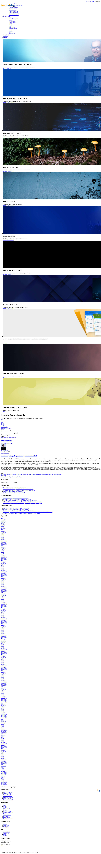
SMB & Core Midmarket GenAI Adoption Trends (14, 492)
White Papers (6, 825)
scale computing (40, 474)
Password (16, 433)
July (2, 527)
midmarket (9, 474)
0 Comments (3, 475)
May (3, 524)
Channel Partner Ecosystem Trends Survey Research (14, 487)
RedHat (50, 474)
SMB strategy (4, 474)
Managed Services (7, 811)
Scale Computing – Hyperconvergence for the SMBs (19, 456)
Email (2, 845)
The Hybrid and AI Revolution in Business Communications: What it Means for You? (21, 513)
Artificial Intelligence (7, 812)
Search (15, 482)
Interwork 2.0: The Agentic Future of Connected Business (15, 498)
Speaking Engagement (8, 798)
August (3, 528)
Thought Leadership (7, 796)
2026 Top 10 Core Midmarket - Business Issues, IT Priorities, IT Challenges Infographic (22, 501)
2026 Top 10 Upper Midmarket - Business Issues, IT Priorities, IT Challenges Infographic (22, 503)
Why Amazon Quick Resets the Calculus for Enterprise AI (16, 508)
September (4, 540)
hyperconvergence (33, 474)
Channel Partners (7, 815)
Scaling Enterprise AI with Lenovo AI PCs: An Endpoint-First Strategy (18, 510)
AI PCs (5, 807)
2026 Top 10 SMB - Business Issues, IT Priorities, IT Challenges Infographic (20, 500)
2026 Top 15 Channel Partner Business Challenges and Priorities (17, 499)
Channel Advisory (7, 793)
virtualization (14, 474)
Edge (4, 813)
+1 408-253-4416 (90, 1)
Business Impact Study (8, 799)
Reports (5, 824)
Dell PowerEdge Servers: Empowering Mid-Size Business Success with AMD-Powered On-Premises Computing (27, 512)
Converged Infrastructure (23, 474)
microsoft (54, 474)
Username (16, 432)
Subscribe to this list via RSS (7, 443)
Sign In (2, 436)
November (4, 543)
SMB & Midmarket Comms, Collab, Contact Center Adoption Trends (18, 489)
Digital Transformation (8, 818)
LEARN (5, 343)
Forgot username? (4, 437)
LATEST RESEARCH (8, 102)
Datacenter (58, 474)
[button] (50, 427)
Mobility (5, 806)
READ (4, 377)
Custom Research (7, 794)
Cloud (2, 453)
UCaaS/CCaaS (6, 808)
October (3, 542)
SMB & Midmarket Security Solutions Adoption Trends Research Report (19, 490)
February (3, 521)
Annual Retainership (7, 792)
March (3, 522)
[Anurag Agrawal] (3, 449)
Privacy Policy (6, 832)
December (4, 544)
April (2, 523)
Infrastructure (6, 453)
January (3, 519)
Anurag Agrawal (4, 450)
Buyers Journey (6, 817)
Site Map (5, 835)
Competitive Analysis (8, 797)
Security (5, 810)
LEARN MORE (7, 68)
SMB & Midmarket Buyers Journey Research (13, 491)
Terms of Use (6, 833)
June (2, 526)
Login (4, 834)
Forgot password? (12, 437)
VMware (46, 474)
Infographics (6, 826)
